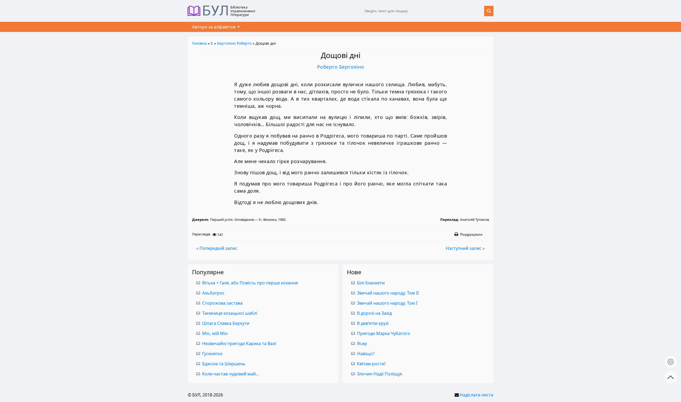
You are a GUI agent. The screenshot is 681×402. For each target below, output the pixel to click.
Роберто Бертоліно (340, 67)
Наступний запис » (465, 248)
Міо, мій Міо (215, 333)
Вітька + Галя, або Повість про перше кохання (250, 283)
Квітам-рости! (371, 364)
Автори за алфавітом (214, 27)
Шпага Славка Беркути (225, 323)
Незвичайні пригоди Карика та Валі (239, 343)
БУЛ (215, 11)
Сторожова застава (222, 303)
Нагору (670, 377)
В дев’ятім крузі (373, 323)
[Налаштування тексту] (670, 361)
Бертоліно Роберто (234, 43)
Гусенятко (212, 354)
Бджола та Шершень (224, 364)
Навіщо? (366, 354)
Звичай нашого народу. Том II (388, 293)
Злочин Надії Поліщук (379, 374)
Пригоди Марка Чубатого (383, 333)
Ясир (362, 343)
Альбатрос (213, 293)
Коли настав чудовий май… (230, 374)
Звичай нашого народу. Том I (387, 303)
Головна (199, 43)
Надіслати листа (476, 395)
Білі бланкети (371, 283)
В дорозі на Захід (374, 313)
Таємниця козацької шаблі (229, 313)
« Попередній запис (216, 248)
